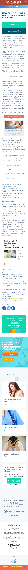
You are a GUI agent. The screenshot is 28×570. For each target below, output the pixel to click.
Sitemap (14, 562)
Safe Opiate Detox (11, 428)
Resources (14, 559)
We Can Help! (17, 31)
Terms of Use (14, 560)
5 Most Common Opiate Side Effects (12, 400)
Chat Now (8, 359)
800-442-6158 (14, 25)
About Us (14, 558)
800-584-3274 (17, 116)
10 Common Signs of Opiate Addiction (11, 455)
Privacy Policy (14, 561)
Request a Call (10, 354)
